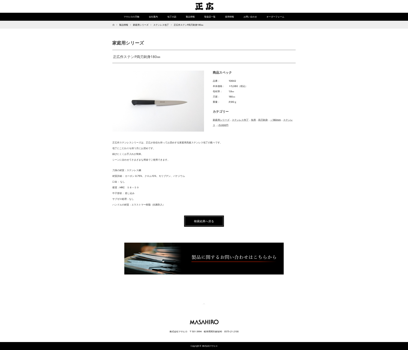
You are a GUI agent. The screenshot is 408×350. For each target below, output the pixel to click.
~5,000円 (223, 125)
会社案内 (153, 16)
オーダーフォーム (275, 16)
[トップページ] (113, 22)
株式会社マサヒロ (210, 346)
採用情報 (229, 16)
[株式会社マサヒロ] (204, 6)
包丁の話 (171, 16)
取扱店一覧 (209, 16)
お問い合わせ (250, 16)
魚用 (253, 119)
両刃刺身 (263, 119)
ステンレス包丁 (240, 119)
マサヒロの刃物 (131, 16)
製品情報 (190, 16)
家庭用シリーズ (221, 119)
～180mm (275, 119)
